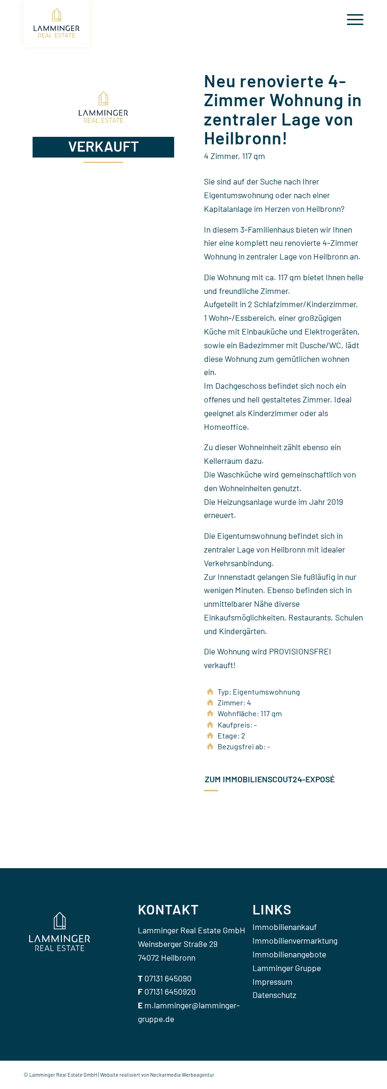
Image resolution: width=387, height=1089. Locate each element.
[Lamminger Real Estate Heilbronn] (57, 23)
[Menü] (350, 19)
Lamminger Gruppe (286, 968)
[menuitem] (350, 19)
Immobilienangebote (289, 954)
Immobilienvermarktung (294, 940)
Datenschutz (274, 994)
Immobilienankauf (284, 926)
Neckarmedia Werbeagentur (182, 1075)
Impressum (272, 981)
